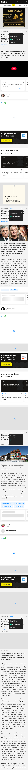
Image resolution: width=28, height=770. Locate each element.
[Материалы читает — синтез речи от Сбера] (21, 31)
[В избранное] (26, 31)
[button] (26, 2)
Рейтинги (19, 5)
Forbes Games (9, 5)
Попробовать (13, 42)
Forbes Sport (5, 170)
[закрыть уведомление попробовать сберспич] (21, 35)
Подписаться (6, 140)
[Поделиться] (24, 31)
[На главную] (4, 2)
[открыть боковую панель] (22, 2)
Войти (18, 1)
